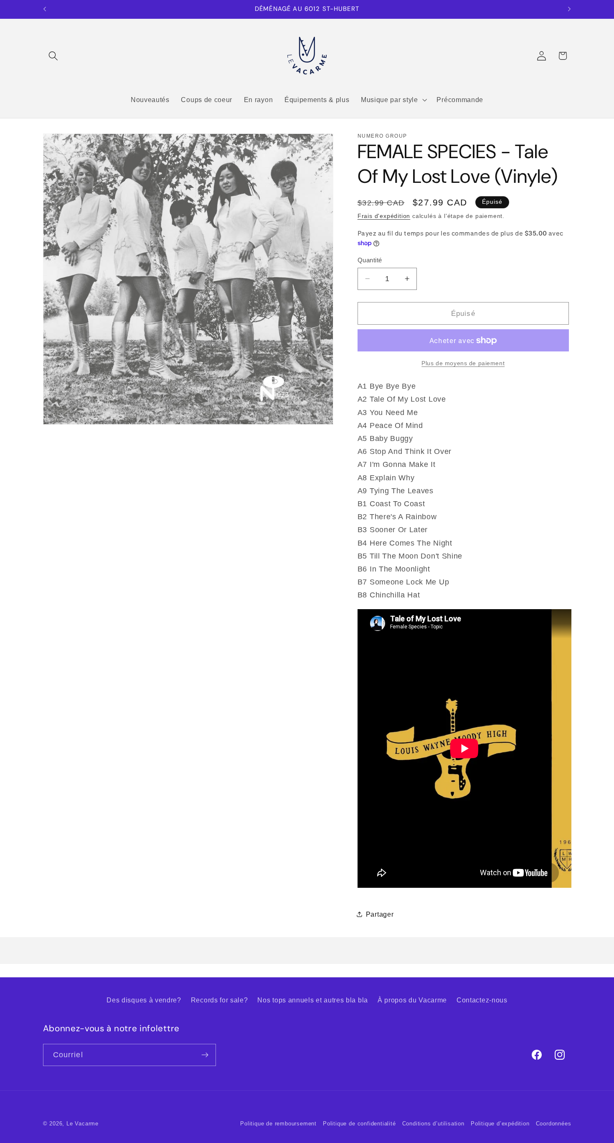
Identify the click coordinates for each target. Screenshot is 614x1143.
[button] (53, 56)
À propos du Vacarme (412, 1000)
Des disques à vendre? (144, 1000)
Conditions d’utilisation (433, 1124)
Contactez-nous (482, 1000)
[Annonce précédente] (45, 9)
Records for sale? (219, 1000)
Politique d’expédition (500, 1124)
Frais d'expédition (384, 216)
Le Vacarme (82, 1124)
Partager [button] (380, 913)
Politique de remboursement (278, 1124)
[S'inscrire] (205, 1055)
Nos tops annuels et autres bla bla (312, 1000)
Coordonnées (553, 1124)
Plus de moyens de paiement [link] (463, 363)
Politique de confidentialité (359, 1124)
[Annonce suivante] (569, 9)
